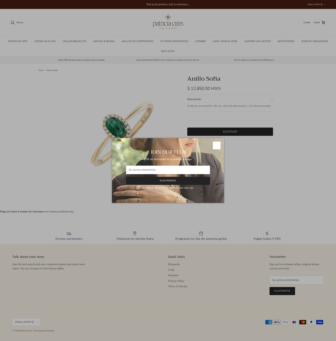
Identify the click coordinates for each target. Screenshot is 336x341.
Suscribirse (168, 180)
